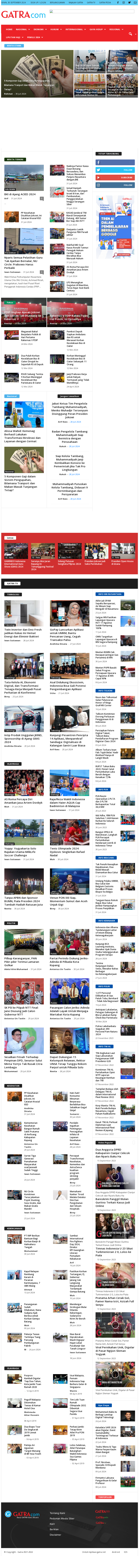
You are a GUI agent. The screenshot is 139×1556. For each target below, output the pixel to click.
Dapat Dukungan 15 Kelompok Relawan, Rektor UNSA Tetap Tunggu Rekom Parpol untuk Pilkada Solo (68, 1062)
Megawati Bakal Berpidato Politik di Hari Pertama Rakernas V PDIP (31, 336)
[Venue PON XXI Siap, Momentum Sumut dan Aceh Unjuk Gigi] (69, 881)
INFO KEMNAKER (106, 920)
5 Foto (89, 557)
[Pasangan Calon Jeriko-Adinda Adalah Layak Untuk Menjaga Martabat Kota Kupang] (69, 991)
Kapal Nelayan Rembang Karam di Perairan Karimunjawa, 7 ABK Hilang (32, 1278)
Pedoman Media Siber (62, 1518)
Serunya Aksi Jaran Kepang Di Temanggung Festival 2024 (42, 565)
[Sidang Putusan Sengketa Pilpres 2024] (70, 551)
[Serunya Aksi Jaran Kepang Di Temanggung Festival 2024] (43, 551)
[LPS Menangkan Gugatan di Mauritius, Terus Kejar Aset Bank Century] (57, 286)
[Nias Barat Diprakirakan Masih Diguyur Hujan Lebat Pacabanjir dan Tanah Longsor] (60, 1337)
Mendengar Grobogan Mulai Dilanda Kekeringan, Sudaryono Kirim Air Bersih (78, 1311)
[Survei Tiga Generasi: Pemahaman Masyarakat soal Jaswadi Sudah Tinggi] (14, 1159)
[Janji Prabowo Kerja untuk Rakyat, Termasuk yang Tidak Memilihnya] (57, 377)
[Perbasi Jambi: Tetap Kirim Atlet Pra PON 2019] (60, 1430)
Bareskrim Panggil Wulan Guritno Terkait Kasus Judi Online (113, 1202)
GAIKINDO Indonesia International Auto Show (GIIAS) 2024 (14, 564)
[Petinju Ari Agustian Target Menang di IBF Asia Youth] (14, 1448)
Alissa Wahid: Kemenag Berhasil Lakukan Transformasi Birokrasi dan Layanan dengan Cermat (22, 436)
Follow (128, 170)
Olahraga (9, 794)
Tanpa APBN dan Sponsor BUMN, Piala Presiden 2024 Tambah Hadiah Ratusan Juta (23, 901)
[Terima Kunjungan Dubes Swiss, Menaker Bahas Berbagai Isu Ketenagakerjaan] (128, 967)
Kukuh (63, 446)
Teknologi (10, 625)
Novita (8, 908)
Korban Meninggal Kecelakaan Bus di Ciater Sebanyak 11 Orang (77, 360)
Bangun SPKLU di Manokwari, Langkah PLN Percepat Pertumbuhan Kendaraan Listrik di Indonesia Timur (106, 839)
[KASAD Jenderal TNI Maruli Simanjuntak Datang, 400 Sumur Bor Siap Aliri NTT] (57, 216)
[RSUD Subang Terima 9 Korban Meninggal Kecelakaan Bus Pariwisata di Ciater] (11, 377)
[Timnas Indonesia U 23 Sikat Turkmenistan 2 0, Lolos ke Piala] (115, 1275)
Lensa (10, 537)
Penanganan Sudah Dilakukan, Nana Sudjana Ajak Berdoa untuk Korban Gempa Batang (32, 1313)
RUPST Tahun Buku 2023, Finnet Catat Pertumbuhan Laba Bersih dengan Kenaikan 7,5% (105, 772)
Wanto (73, 1390)
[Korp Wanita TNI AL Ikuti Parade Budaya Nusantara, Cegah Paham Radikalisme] (128, 1109)
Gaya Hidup (96, 29)
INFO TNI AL (104, 1046)
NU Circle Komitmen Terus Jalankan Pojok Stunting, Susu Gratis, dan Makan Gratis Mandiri (32, 1200)
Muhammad (11, 1071)
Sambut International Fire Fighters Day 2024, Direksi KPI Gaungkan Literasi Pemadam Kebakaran (77, 1247)
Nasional (21, 29)
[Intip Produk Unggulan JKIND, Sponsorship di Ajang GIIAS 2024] (24, 719)
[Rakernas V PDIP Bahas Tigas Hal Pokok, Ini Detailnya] (69, 313)
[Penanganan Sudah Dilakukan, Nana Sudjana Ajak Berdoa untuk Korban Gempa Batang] (14, 1307)
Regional (114, 29)
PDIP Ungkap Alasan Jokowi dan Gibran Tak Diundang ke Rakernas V (22, 315)
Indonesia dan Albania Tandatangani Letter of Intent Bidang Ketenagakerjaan (107, 931)
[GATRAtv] (102, 1523)
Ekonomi (39, 29)
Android (116, 1552)
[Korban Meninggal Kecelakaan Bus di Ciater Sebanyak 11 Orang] (57, 359)
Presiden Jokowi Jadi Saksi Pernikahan (95, 562)
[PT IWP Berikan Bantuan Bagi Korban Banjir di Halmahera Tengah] (14, 1239)
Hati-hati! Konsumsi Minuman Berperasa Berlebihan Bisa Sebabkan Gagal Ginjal (78, 1101)
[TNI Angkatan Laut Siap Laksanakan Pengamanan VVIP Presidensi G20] (128, 1057)
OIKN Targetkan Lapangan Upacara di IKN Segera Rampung (106, 639)
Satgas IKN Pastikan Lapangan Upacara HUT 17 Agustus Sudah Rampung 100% (106, 623)
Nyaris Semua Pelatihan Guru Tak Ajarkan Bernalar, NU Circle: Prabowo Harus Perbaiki (23, 263)
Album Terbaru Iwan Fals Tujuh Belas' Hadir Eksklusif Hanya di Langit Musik (107, 753)
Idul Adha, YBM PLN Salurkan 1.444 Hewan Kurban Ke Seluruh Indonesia (107, 819)
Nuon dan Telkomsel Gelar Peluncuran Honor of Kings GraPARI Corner (106, 701)
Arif (6, 198)
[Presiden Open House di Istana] (123, 551)
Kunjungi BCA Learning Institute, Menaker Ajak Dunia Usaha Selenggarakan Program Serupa (107, 949)
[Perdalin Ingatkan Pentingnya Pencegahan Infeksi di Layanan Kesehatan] (60, 1126)
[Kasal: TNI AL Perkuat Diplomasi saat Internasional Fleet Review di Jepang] (128, 1126)
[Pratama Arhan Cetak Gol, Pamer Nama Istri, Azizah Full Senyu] (115, 1325)
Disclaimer (55, 1534)
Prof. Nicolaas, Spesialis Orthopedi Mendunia (106, 1465)
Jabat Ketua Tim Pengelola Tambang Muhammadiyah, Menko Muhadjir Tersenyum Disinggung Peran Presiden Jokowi (69, 410)
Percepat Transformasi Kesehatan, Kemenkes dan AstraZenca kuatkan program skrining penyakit (77, 1167)
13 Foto (36, 557)
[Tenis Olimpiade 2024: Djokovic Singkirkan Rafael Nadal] (69, 832)
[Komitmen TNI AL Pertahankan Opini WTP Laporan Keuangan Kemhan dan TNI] (128, 1073)
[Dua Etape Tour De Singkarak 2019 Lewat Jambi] (14, 1430)
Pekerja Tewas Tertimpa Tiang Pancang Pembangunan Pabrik (32, 1340)
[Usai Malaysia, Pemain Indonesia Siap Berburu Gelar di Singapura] (60, 1379)
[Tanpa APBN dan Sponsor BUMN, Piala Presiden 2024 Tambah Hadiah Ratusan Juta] (24, 881)
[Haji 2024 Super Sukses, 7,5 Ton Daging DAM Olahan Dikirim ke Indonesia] (90, 60)
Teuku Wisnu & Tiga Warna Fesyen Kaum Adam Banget (106, 1449)
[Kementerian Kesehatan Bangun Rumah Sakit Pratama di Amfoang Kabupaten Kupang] (14, 1126)
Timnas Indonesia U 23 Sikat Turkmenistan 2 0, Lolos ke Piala (114, 1252)
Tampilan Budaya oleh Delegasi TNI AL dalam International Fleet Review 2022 (107, 1093)
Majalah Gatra (76, 2)
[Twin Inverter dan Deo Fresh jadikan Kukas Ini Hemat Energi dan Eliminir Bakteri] (24, 613)
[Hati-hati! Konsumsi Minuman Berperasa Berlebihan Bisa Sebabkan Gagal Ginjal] (60, 1096)
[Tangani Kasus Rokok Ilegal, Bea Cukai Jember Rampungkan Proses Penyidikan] (128, 904)
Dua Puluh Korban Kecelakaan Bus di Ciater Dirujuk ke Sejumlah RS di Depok (32, 360)
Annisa (8, 323)
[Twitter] (129, 2)
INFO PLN (103, 789)
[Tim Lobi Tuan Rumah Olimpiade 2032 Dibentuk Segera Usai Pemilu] (60, 1403)
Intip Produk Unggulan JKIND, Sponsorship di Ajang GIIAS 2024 (23, 738)
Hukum (54, 29)
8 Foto (115, 557)
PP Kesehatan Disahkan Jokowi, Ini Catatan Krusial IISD (31, 215)
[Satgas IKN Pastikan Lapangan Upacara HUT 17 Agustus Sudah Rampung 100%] (128, 621)
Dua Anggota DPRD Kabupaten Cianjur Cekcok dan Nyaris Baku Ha (113, 1153)
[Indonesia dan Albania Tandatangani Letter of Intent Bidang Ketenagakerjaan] (128, 931)
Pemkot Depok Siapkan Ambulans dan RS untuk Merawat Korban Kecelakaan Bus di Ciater (76, 339)
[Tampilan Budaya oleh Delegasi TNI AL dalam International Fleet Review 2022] (128, 1093)
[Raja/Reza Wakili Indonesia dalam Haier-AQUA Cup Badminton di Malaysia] (69, 783)
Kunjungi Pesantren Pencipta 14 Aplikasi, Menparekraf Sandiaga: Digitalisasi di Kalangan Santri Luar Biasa (69, 740)
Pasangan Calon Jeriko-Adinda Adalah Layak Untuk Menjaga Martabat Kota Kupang (69, 1011)
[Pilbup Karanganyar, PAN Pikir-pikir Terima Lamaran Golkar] (24, 942)
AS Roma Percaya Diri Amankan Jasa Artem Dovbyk (78, 269)
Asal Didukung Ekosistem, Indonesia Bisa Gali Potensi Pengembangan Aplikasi (68, 685)
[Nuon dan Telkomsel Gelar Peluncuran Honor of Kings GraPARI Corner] (128, 701)
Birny (7, 696)
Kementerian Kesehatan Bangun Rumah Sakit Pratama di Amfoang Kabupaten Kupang (32, 1131)
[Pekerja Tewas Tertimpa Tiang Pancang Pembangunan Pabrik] (14, 1337)
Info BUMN (10, 189)
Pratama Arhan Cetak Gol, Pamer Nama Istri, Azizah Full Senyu (115, 1301)
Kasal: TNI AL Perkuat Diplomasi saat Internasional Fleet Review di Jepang (106, 1126)
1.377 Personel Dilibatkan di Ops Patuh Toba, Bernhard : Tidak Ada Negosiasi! (107, 997)
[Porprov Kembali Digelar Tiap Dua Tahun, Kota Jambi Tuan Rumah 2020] (14, 1379)
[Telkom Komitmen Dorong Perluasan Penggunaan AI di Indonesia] (128, 718)
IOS (125, 1552)
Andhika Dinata (58, 643)
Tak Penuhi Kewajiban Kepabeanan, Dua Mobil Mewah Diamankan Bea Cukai (107, 868)
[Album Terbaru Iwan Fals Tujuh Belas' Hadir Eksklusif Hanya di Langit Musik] (128, 753)
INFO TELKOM (105, 690)
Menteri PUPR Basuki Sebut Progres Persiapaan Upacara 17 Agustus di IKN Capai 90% (106, 673)
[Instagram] (123, 2)
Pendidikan (10, 253)
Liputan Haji (13, 37)
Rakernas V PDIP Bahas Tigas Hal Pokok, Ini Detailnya (69, 317)
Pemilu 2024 (33, 37)
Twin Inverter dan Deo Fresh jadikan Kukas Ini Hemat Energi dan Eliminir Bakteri (23, 633)
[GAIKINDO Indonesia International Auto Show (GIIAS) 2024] (16, 551)
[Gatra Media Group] (102, 1511)
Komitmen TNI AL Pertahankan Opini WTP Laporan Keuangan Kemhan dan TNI (105, 1075)
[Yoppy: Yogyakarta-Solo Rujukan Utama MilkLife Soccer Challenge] (24, 832)
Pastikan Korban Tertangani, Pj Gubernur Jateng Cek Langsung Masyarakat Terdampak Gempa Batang (78, 1281)
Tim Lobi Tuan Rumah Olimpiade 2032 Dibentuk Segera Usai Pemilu (78, 1407)
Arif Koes (63, 421)
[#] (128, 1416)
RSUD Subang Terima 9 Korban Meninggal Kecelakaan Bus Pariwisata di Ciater (32, 378)
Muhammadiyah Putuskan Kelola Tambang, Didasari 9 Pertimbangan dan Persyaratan (70, 489)
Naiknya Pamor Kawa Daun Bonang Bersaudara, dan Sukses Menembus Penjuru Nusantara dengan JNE (78, 173)
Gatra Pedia (105, 2)
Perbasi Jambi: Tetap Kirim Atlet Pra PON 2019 (77, 1431)
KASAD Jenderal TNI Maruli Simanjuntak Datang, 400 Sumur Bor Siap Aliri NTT (76, 216)
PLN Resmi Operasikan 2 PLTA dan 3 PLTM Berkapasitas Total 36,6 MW (105, 801)
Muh (7, 806)
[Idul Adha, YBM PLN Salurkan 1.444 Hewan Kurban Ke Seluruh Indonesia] (128, 819)
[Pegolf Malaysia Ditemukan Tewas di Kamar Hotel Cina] (14, 1403)
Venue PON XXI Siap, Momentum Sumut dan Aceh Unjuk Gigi (68, 901)
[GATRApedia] (102, 1517)
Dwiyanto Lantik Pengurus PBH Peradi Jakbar (77, 232)
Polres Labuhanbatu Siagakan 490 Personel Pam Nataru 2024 (106, 1030)
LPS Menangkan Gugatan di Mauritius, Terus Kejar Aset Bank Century (78, 286)
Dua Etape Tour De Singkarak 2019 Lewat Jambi (32, 1431)
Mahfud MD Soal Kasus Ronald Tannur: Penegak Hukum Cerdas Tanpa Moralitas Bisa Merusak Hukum (78, 251)
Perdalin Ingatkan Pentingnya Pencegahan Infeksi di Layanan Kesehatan (76, 1131)
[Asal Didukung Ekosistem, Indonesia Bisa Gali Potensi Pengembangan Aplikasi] (69, 666)
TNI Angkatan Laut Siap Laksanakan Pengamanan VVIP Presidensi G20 (105, 1057)
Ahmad (28, 1289)
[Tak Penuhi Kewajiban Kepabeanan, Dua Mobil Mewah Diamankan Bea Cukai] (128, 868)
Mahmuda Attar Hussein (31, 1413)
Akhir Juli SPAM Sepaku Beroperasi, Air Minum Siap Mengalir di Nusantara (107, 604)
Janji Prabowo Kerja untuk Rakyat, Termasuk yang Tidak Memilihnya (78, 378)
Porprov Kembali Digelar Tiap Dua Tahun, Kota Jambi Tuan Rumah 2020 (32, 1381)
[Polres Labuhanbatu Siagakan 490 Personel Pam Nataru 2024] (128, 1030)
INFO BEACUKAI (106, 857)
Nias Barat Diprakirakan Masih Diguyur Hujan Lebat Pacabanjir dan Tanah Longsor (78, 1341)
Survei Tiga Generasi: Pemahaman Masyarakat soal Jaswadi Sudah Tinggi (31, 1163)
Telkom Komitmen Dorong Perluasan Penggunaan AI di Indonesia (105, 718)
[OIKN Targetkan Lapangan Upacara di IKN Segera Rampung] (128, 640)
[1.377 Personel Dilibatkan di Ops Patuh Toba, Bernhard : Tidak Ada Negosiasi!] (128, 997)
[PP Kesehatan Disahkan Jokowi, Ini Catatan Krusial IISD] (11, 216)
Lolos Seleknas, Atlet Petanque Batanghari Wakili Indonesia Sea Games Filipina (78, 1452)
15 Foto (9, 557)
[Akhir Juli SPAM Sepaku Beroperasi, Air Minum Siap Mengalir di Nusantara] (128, 604)
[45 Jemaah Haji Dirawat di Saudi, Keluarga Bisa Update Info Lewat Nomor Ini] (90, 84)
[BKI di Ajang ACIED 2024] (24, 178)
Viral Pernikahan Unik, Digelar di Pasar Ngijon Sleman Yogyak (115, 1350)
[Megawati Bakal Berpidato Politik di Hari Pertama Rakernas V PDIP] (11, 335)
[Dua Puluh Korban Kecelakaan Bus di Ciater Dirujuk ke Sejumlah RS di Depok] (11, 359)
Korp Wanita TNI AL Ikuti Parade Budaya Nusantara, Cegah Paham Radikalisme (106, 1109)
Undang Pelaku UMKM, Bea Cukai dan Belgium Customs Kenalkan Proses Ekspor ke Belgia (107, 886)
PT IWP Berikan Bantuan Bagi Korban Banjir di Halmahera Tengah (32, 1241)
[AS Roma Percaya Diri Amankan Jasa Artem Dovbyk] (57, 271)
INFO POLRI (104, 986)
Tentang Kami (57, 1513)
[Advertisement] (69, 123)
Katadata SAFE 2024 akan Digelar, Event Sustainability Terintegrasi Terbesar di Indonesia (107, 1433)
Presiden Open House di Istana (122, 562)
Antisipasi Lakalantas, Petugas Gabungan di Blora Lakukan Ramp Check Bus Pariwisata (107, 1013)
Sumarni (74, 1114)
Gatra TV (91, 2)
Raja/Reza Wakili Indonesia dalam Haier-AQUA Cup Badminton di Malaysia (67, 802)
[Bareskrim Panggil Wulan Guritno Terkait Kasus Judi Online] (115, 1226)
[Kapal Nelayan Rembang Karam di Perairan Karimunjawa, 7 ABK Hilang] (14, 1275)
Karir (52, 1523)
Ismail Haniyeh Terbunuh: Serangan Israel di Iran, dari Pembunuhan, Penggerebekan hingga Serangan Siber (77, 196)
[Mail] (135, 2)
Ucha (53, 693)
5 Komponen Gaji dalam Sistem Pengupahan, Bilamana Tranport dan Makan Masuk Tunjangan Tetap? (20, 483)
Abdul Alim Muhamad (16, 969)
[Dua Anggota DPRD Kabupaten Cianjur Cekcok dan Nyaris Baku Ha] (115, 1176)
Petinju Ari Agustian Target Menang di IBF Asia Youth (32, 1449)
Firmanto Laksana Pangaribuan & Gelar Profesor (106, 1480)
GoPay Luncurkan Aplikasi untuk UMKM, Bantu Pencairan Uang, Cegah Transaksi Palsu (67, 635)
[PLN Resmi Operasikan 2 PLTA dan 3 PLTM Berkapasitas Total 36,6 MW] (128, 800)
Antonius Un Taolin (60, 969)
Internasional (74, 29)
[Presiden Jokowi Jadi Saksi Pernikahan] (96, 551)
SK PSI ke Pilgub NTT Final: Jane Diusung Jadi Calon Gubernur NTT (21, 1011)
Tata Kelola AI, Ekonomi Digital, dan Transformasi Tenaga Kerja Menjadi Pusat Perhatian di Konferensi (22, 687)
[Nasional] (24, 414)
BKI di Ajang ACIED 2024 (19, 194)
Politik (8, 953)
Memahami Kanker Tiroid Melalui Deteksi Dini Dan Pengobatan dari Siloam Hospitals (78, 1200)
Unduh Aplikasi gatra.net (94, 1552)
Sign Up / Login (38, 2)
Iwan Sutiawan (12, 272)
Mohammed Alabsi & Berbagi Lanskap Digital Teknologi (106, 1414)
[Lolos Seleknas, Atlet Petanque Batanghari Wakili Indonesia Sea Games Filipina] (60, 1448)
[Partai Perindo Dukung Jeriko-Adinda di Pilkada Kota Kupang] (69, 942)
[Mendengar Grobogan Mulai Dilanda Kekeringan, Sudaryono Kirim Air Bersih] (60, 1307)
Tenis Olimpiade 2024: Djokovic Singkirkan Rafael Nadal (67, 852)
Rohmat (8, 93)
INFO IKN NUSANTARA (109, 594)
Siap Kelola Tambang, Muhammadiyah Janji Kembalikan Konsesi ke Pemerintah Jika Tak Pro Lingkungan (69, 462)
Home (9, 29)
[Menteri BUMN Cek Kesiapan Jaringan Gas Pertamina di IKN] (128, 656)
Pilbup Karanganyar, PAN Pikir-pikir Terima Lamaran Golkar (21, 961)
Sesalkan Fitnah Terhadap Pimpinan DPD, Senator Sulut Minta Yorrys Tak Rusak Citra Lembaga (23, 1062)
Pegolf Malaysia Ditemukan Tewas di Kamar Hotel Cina (32, 1404)
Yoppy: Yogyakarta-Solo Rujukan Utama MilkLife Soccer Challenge (20, 852)
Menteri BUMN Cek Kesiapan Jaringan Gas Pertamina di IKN (107, 655)
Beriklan (54, 1529)
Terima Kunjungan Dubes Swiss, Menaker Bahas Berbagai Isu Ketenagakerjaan (107, 969)
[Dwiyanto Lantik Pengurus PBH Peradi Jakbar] (57, 233)
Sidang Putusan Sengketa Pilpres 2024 (69, 562)
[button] (131, 34)
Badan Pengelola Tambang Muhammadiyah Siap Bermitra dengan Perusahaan (70, 436)
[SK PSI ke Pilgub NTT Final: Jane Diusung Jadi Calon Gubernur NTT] (24, 991)
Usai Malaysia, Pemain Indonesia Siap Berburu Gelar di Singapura (78, 1381)
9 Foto (62, 557)
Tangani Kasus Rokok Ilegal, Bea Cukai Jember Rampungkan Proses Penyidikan (107, 904)
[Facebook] (118, 2)
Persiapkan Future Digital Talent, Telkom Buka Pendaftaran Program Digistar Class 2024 (107, 736)
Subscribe (126, 177)
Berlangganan (57, 2)
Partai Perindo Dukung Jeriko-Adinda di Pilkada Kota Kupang (69, 961)
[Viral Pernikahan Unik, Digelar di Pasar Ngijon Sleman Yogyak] (115, 1374)
